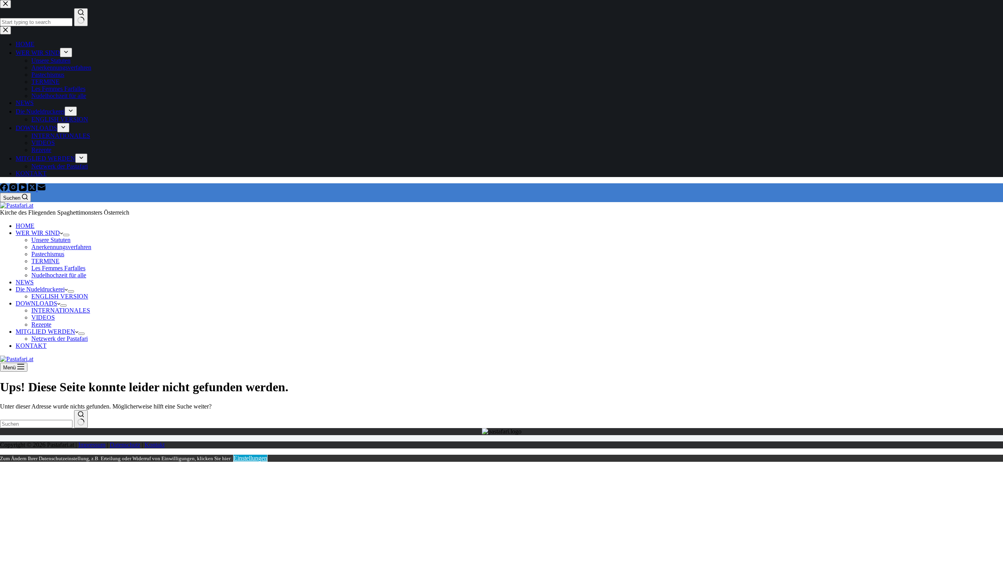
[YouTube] (23, 189)
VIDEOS (43, 317)
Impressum (91, 444)
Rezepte (41, 324)
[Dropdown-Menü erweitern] (66, 235)
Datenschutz (125, 444)
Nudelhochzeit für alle (58, 275)
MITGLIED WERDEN (45, 331)
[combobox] (36, 424)
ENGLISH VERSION (59, 296)
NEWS (25, 282)
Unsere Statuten (51, 240)
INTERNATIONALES (60, 310)
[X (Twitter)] (33, 189)
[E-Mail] (41, 189)
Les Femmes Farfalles (58, 268)
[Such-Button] (81, 419)
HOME (25, 225)
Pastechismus (47, 254)
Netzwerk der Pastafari (59, 338)
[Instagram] (14, 189)
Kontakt (155, 444)
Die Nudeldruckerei (40, 289)
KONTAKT (31, 345)
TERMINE (45, 261)
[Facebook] (4, 189)
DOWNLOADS (36, 303)
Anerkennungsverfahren (61, 247)
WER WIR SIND (38, 233)
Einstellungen (250, 458)
